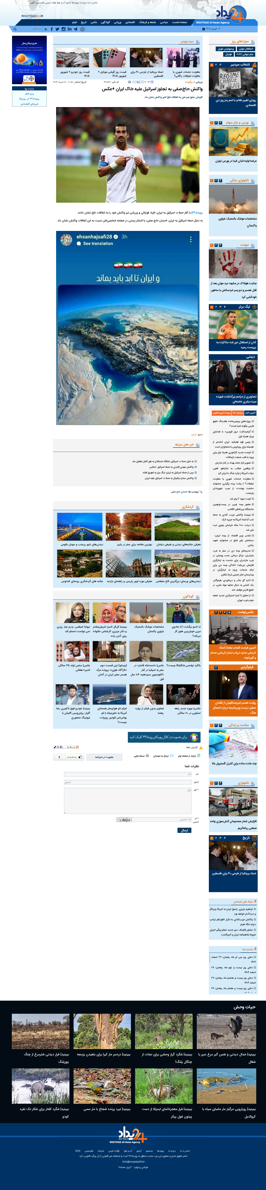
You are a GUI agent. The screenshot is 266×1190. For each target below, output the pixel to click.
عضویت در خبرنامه (104, 757)
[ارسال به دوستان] (134, 81)
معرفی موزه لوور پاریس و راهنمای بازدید (129, 581)
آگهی (32, 3)
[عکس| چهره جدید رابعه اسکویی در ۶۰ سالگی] (183, 694)
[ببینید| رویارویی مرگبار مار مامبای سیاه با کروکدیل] (226, 1086)
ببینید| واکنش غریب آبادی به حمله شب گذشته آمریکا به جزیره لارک (233, 517)
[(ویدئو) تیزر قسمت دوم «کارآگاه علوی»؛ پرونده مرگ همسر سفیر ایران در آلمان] (109, 651)
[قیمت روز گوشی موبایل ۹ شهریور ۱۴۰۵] (109, 57)
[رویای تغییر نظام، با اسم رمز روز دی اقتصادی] (233, 82)
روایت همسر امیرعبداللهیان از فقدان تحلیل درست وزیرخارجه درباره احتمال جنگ (234, 707)
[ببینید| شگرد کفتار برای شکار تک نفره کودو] (40, 1086)
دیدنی (250, 357)
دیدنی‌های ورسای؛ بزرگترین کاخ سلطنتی (178, 581)
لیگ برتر (244, 307)
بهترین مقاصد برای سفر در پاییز (134, 544)
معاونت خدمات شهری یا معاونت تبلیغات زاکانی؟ (186, 74)
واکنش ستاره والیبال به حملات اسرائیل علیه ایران (169, 478)
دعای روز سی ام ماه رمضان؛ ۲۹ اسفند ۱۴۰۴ (233, 959)
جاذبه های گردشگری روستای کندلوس (82, 581)
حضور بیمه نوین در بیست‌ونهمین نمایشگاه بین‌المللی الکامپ (233, 506)
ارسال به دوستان (161, 756)
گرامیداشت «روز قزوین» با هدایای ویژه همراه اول (233, 434)
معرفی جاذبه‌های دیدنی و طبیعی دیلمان (178, 544)
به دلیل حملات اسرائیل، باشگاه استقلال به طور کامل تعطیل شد (162, 461)
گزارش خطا (191, 747)
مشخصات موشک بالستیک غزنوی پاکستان (149, 629)
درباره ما (83, 3)
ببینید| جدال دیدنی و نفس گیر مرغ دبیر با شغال (227, 1058)
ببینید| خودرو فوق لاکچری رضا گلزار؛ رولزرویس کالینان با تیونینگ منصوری (73, 713)
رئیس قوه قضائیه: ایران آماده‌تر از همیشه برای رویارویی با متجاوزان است (233, 444)
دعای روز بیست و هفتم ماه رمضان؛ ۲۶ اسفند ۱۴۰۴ (233, 990)
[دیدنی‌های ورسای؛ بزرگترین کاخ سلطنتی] (177, 563)
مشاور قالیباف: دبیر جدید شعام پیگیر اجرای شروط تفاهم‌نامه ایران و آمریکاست (233, 932)
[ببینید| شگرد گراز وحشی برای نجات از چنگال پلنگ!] (164, 1031)
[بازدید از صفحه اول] (198, 755)
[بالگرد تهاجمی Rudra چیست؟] (183, 651)
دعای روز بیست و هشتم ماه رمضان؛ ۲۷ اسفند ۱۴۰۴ (233, 980)
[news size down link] (142, 81)
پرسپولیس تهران (226, 49)
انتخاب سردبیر (240, 65)
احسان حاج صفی (179, 492)
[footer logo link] (129, 1137)
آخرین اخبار (250, 413)
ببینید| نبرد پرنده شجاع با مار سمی (107, 1109)
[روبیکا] (164, 737)
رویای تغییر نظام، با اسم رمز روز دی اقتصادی (236, 103)
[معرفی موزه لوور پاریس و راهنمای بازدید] (128, 563)
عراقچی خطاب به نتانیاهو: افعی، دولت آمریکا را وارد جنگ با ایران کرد (233, 470)
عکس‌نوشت (246, 612)
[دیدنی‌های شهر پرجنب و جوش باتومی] (80, 526)
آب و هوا (61, 3)
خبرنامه (101, 1151)
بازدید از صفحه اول (187, 756)
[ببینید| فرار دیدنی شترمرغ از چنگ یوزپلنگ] (40, 1031)
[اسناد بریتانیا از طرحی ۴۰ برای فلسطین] (146, 57)
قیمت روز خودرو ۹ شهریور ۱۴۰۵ (75, 74)
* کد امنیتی (195, 820)
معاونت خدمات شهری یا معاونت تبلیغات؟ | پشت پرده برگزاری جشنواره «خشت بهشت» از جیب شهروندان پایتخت (233, 486)
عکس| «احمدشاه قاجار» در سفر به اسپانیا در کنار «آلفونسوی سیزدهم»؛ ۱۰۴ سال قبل (147, 672)
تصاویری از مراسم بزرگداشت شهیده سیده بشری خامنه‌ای (236, 399)
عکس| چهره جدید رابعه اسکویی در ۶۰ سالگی (188, 710)
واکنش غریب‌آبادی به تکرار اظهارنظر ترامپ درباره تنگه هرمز (233, 921)
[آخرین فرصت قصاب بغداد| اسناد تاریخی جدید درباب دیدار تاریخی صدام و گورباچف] (233, 629)
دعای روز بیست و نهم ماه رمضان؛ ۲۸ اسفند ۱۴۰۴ (233, 970)
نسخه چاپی (139, 756)
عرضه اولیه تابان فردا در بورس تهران (236, 161)
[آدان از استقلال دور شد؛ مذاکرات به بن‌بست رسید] (233, 324)
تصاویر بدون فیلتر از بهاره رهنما (149, 710)
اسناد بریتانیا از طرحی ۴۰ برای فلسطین (147, 74)
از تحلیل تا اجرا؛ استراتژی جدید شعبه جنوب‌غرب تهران (233, 597)
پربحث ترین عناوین (221, 413)
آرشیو (68, 3)
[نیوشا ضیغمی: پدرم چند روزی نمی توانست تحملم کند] (72, 613)
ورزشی (199, 82)
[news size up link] (152, 81)
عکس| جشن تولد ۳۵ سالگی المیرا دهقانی (74, 667)
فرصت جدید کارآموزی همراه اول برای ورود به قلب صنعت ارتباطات (233, 454)
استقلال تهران (246, 49)
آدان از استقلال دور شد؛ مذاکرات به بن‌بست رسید (236, 345)
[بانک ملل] (29, 60)
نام (197, 774)
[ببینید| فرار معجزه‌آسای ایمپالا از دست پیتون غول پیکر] (164, 1086)
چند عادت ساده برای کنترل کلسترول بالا (234, 763)
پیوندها (75, 3)
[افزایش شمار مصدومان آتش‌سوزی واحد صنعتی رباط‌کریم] (233, 801)
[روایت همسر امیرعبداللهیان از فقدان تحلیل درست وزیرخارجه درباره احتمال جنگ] (233, 684)
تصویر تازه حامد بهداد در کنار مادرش (233, 463)
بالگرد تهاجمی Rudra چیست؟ (183, 665)
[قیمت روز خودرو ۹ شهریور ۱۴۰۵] (73, 57)
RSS (77, 1151)
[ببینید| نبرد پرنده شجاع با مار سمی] (102, 1086)
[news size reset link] (147, 81)
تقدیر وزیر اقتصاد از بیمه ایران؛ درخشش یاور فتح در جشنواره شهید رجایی (233, 540)
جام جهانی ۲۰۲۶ (245, 54)
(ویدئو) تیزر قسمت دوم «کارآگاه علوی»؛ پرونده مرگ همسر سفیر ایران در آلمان (111, 670)
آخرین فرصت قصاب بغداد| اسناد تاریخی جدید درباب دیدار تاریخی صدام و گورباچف (233, 652)
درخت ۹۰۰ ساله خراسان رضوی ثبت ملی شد (233, 527)
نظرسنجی (40, 3)
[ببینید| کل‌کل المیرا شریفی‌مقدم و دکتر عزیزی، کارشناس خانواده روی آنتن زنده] (109, 613)
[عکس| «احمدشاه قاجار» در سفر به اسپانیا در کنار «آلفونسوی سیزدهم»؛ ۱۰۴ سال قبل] (146, 651)
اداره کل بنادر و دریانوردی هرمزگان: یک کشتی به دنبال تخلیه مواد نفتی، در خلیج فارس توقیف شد (233, 585)
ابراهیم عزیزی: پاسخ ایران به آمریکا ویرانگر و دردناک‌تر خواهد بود (233, 911)
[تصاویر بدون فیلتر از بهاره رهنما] (146, 694)
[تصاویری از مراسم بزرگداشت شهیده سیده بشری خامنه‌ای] (233, 376)
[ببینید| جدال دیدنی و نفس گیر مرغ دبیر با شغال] (226, 1031)
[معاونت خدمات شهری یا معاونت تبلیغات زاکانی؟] (183, 57)
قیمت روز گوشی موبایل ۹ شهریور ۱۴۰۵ (112, 74)
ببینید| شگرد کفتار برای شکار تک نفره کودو (44, 1113)
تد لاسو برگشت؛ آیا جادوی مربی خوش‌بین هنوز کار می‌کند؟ (186, 631)
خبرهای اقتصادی (29, 104)
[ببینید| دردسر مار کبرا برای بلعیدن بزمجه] (102, 1031)
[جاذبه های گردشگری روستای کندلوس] (80, 563)
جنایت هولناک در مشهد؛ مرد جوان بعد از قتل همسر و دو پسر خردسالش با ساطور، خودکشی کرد (234, 290)
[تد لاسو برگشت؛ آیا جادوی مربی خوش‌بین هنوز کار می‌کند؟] (183, 613)
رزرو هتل (29, 93)
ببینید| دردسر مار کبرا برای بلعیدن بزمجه (103, 1054)
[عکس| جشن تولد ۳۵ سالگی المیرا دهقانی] (72, 651)
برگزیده (188, 82)
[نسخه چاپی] (129, 81)
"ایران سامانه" (125, 1167)
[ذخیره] (138, 81)
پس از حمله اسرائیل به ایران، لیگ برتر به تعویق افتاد (168, 473)
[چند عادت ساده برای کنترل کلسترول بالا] (233, 743)
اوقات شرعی (50, 3)
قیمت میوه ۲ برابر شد (240, 499)
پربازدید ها (238, 413)
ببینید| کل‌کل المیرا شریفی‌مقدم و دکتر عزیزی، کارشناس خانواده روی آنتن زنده (110, 631)
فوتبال (228, 54)
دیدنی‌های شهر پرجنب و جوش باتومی (82, 544)
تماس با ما (92, 3)
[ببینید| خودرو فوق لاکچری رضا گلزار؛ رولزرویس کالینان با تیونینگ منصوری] (72, 694)
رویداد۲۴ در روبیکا (29, 99)
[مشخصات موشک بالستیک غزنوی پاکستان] (146, 613)
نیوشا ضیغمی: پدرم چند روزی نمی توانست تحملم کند (73, 629)
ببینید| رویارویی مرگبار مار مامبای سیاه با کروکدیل (229, 1113)
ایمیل (196, 782)
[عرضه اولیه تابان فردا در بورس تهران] (233, 141)
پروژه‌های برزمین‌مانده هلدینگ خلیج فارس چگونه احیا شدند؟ (233, 423)
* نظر (196, 790)
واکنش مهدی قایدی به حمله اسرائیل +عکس (171, 467)
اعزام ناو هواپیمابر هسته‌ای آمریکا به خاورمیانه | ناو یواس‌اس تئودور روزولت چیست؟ (112, 715)
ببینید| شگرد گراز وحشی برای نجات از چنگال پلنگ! (167, 1058)
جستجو (149, 1151)
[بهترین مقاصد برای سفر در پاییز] (128, 526)
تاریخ (246, 838)
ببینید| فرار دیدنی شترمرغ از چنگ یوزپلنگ (46, 1058)
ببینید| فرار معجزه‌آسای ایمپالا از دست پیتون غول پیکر (167, 1113)
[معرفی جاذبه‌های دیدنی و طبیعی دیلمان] (177, 526)
